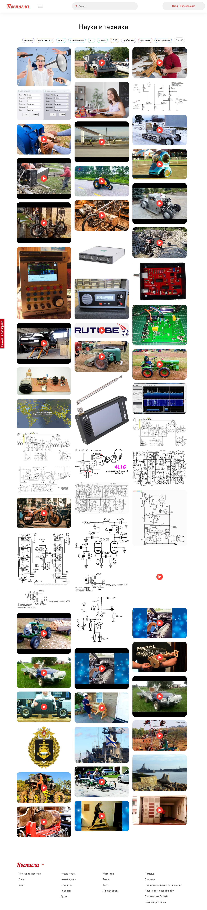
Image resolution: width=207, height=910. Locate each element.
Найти (123, 6)
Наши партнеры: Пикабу (159, 890)
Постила (18, 6)
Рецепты (66, 890)
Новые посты (68, 873)
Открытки (66, 885)
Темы (106, 879)
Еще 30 (179, 40)
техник (102, 40)
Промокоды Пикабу (156, 896)
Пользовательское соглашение (163, 885)
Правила (150, 879)
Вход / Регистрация (183, 6)
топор (61, 40)
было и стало (45, 40)
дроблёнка (128, 40)
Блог (21, 885)
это (91, 40)
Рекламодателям (155, 902)
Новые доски (68, 879)
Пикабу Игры (110, 890)
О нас (21, 879)
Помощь (149, 873)
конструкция (163, 40)
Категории (109, 873)
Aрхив (64, 896)
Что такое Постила (29, 873)
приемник (145, 40)
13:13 (114, 40)
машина (28, 40)
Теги (105, 885)
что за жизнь (77, 40)
